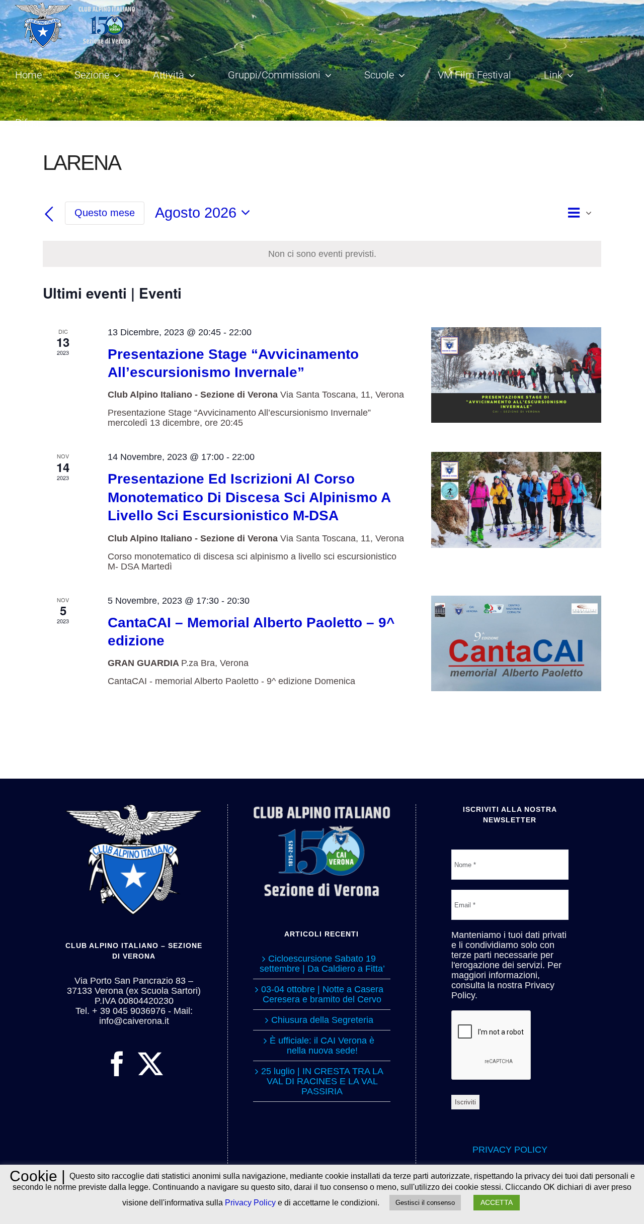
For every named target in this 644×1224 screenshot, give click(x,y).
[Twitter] (150, 1063)
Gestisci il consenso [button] (425, 1202)
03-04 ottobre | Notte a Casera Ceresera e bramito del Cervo (322, 994)
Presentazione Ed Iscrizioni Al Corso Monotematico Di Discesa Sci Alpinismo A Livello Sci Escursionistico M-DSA (249, 497)
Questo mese (104, 212)
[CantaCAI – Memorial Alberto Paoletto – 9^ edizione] (516, 643)
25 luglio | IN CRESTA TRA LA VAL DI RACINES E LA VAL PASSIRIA (322, 1081)
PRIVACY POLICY (509, 1150)
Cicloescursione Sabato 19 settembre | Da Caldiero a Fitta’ (322, 964)
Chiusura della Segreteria (322, 1020)
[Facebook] (117, 1063)
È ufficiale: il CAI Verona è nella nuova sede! (322, 1045)
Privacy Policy (250, 1202)
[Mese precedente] (49, 214)
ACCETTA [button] (496, 1202)
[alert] (322, 254)
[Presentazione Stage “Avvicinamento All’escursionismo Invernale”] (516, 375)
